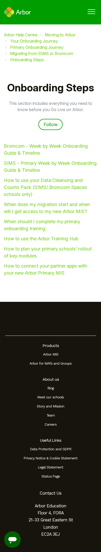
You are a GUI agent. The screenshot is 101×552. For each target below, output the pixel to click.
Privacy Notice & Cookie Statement (50, 458)
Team (51, 415)
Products (50, 345)
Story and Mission (50, 406)
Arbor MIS (50, 354)
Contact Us (50, 493)
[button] (91, 11)
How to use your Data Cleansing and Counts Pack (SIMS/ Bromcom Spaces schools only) (45, 187)
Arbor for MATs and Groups (50, 363)
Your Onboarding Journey (34, 41)
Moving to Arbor (60, 34)
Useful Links (50, 440)
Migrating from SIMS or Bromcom (41, 53)
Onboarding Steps (27, 59)
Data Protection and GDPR (50, 449)
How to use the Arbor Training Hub (41, 238)
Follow (50, 124)
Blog (50, 388)
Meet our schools (50, 397)
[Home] (17, 12)
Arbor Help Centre (21, 34)
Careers (50, 424)
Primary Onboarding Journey (36, 47)
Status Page (50, 476)
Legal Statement (50, 467)
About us (50, 379)
